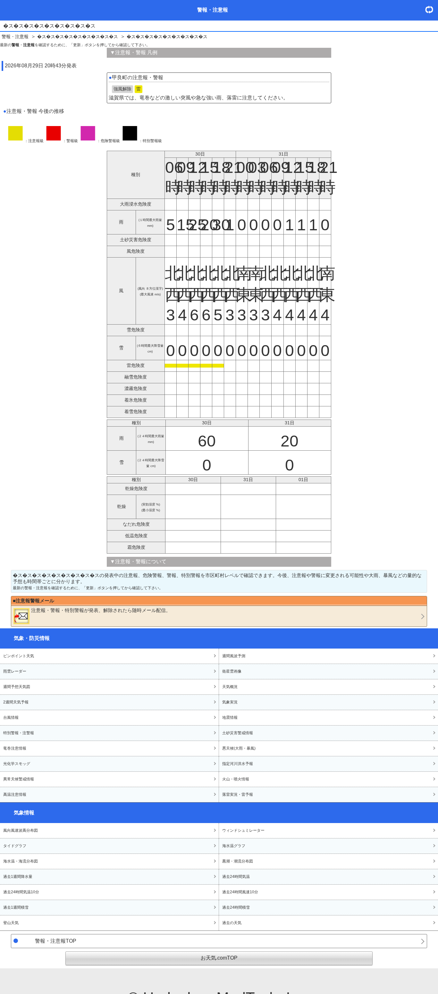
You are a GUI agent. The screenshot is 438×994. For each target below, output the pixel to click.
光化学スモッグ (16, 763)
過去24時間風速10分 (240, 892)
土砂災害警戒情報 (237, 733)
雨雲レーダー (14, 671)
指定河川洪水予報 (237, 763)
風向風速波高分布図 (20, 830)
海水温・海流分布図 (20, 861)
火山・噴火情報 (235, 779)
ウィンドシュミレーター (243, 830)
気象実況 (230, 702)
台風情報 (11, 717)
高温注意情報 (14, 794)
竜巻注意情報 (14, 748)
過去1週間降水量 (17, 876)
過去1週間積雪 (16, 907)
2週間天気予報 (16, 702)
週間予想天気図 (16, 686)
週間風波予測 (233, 656)
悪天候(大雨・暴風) (239, 748)
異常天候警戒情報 (18, 779)
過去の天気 (231, 923)
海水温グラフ (233, 846)
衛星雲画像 (231, 671)
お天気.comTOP (219, 958)
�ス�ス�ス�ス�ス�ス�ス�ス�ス (77, 36)
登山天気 (11, 923)
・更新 (431, 9)
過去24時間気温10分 (21, 892)
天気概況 (230, 686)
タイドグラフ (14, 846)
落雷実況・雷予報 (237, 794)
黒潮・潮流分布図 (237, 861)
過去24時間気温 (236, 876)
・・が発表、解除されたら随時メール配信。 (101, 610)
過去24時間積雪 (236, 907)
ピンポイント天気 (18, 656)
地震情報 (230, 717)
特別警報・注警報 (18, 733)
